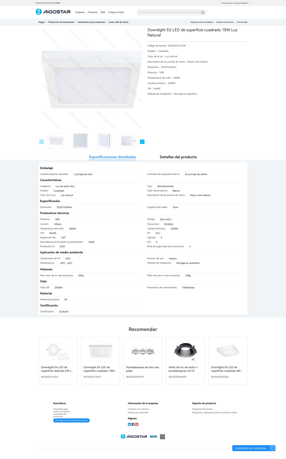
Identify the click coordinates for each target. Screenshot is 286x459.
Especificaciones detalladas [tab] (112, 157)
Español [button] (244, 3)
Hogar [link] (42, 22)
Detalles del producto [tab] (178, 157)
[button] (142, 142)
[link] (61, 22)
